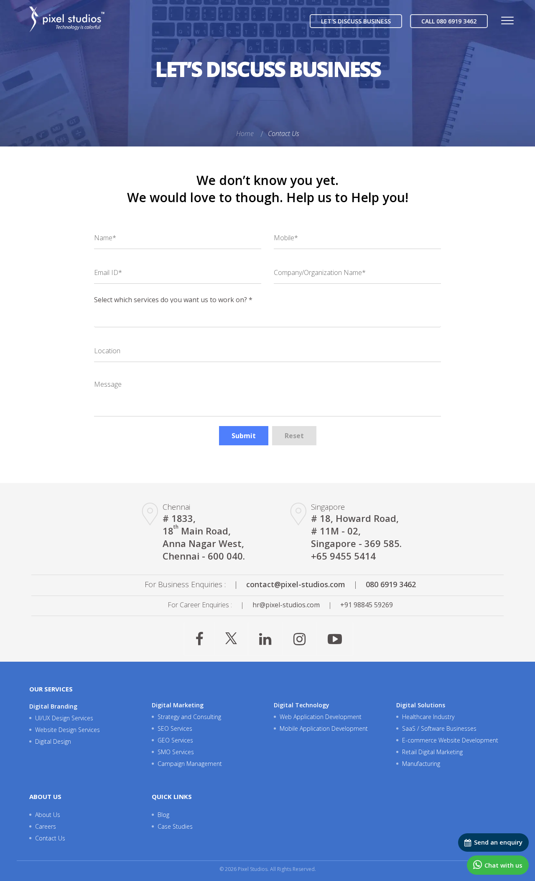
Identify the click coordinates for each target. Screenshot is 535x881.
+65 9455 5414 (343, 556)
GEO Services (175, 740)
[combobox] (267, 315)
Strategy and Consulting (189, 717)
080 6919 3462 (391, 584)
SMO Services (176, 752)
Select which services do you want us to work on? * (173, 299)
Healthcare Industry (428, 717)
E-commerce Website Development (450, 740)
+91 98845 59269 (366, 604)
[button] (243, 435)
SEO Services (175, 728)
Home (245, 133)
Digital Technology (301, 705)
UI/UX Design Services (64, 718)
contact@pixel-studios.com (295, 584)
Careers (45, 826)
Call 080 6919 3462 (448, 21)
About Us (47, 815)
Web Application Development (321, 717)
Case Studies (175, 826)
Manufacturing (421, 764)
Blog (163, 815)
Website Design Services (67, 730)
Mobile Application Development (324, 728)
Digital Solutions (420, 705)
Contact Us (283, 133)
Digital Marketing (178, 705)
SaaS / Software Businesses (439, 728)
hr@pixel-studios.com (286, 604)
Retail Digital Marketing (432, 752)
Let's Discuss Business (356, 21)
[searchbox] (99, 310)
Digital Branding (53, 706)
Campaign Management (190, 764)
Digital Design (53, 741)
